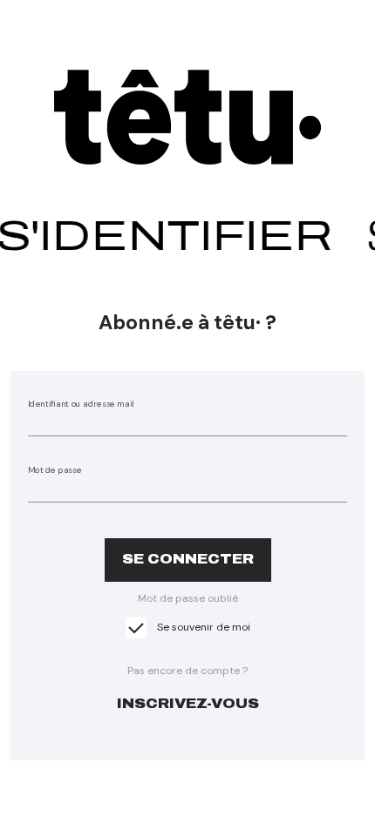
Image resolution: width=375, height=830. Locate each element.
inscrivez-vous (188, 703)
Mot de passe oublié (188, 598)
